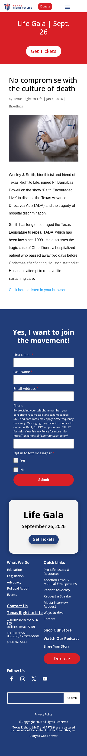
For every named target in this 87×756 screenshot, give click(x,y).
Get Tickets (43, 51)
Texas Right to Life (27, 99)
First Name (23, 354)
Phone (18, 405)
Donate (45, 6)
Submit (43, 480)
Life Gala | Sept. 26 (43, 28)
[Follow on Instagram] (22, 679)
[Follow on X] (34, 679)
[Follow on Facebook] (11, 679)
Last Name (23, 371)
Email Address (26, 388)
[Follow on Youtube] (45, 679)
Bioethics (16, 106)
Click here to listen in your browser (37, 290)
